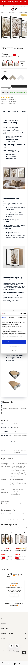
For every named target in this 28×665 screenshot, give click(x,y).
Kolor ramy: (4, 71)
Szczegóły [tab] (11, 317)
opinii (16, 576)
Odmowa (14, 350)
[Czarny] (4, 77)
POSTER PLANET (13, 99)
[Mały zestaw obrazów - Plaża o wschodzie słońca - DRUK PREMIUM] (4, 64)
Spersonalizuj (13, 346)
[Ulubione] (8, 663)
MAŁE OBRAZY (12, 103)
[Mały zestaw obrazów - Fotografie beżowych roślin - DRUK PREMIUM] (10, 64)
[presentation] (2, 29)
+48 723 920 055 (8, 6)
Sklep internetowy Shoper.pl (8, 650)
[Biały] (20, 77)
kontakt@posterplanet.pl (19, 6)
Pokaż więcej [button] (22, 64)
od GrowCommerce (15, 651)
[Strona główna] (14, 9)
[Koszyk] (14, 663)
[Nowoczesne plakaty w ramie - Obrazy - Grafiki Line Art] (16, 64)
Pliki (8, 111)
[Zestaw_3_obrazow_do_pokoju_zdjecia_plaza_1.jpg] (14, 27)
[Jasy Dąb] (13, 77)
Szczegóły (15, 111)
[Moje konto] (19, 663)
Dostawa (23, 111)
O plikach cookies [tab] (21, 317)
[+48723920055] (24, 652)
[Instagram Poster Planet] (17, 646)
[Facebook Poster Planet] (11, 646)
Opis (3, 111)
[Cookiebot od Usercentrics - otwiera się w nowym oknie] (20, 313)
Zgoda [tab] (4, 317)
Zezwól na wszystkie (14, 341)
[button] (9, 578)
